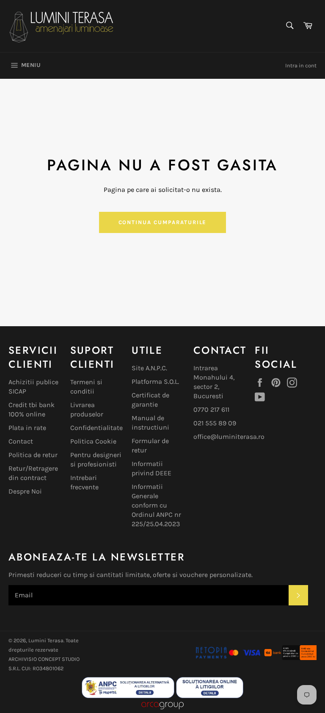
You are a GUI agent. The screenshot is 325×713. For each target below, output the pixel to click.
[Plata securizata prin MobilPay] (228, 658)
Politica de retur (33, 455)
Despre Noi (25, 491)
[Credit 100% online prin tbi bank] (290, 658)
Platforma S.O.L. (155, 381)
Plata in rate (27, 428)
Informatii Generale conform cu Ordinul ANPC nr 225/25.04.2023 (156, 505)
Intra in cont (301, 65)
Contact (20, 441)
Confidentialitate (96, 428)
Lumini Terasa (45, 640)
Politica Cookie (93, 441)
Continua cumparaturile (162, 222)
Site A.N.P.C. (149, 368)
